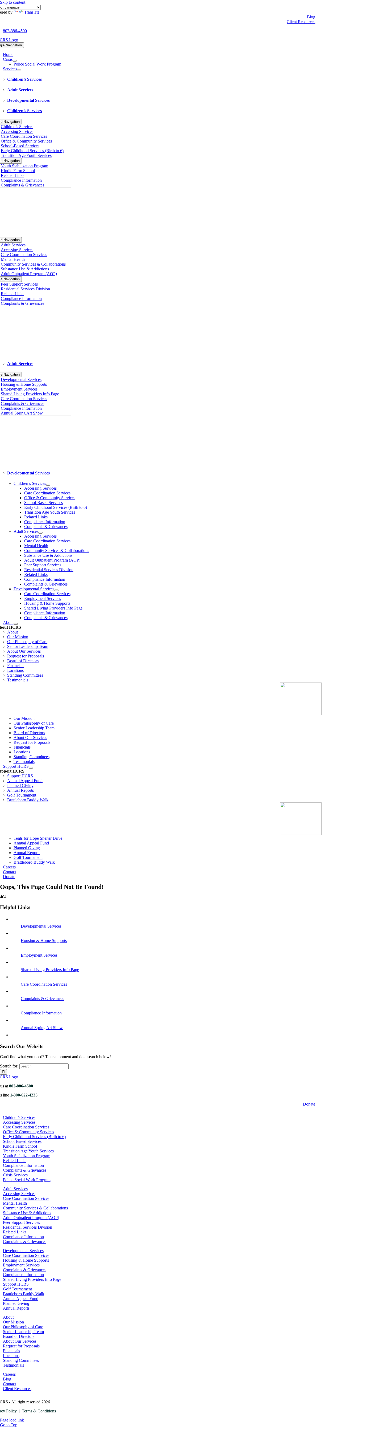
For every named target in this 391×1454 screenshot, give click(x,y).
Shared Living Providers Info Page (50, 969)
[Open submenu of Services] (19, 70)
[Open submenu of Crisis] (15, 61)
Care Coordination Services (44, 984)
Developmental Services (41, 926)
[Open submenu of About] (16, 624)
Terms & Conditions (39, 1411)
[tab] (164, 79)
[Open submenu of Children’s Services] (48, 485)
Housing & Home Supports (44, 940)
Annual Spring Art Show (42, 1027)
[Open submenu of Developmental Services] (56, 590)
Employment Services (39, 955)
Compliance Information (41, 1013)
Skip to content (12, 2)
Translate (31, 12)
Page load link (12, 1420)
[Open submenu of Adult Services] (40, 533)
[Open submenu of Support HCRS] (31, 768)
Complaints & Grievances (42, 998)
